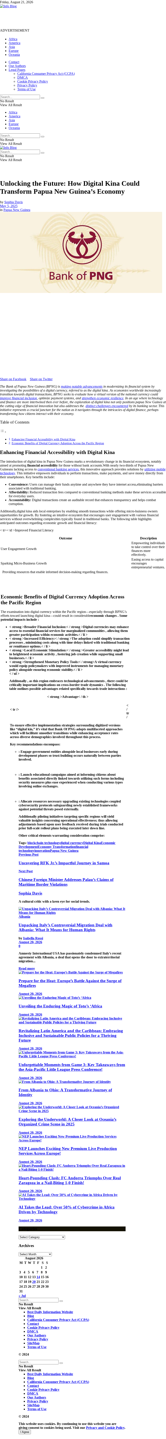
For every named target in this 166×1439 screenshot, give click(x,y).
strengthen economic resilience (102, 398)
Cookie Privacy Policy (32, 81)
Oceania (14, 54)
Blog (30, 1316)
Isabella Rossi (33, 938)
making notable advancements (81, 386)
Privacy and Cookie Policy (105, 1427)
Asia (12, 47)
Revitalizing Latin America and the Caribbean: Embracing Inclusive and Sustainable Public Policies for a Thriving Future (71, 1035)
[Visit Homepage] (8, 6)
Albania (24, 916)
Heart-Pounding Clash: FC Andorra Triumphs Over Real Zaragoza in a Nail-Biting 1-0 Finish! (70, 1180)
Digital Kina (92, 843)
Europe (14, 51)
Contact (14, 62)
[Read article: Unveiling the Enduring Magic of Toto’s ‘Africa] (72, 998)
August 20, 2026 (30, 942)
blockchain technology (43, 843)
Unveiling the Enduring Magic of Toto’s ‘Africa (60, 1006)
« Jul (22, 1296)
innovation (42, 850)
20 (34, 1282)
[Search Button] (42, 98)
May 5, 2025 (9, 206)
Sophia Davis (13, 202)
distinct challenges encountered (107, 406)
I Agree (24, 1432)
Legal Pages (17, 70)
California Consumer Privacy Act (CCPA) (46, 73)
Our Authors (17, 66)
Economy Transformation (57, 847)
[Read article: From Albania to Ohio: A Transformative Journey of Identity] (72, 1082)
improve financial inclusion (18, 398)
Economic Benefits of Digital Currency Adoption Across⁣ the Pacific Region (58, 443)
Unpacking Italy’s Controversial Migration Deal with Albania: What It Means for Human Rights (65, 927)
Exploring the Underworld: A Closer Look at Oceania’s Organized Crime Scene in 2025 (67, 1121)
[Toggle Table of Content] (3, 432)
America (14, 43)
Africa (13, 39)
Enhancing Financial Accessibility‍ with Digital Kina (43, 439)
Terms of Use (26, 89)
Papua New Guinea (16, 210)
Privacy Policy (27, 85)
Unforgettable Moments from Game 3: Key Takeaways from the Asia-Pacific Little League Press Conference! (72, 1067)
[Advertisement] (78, 18)
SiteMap (33, 1343)
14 (38, 1277)
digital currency (71, 843)
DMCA (22, 77)
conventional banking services (58, 469)
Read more (27, 968)
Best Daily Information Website (50, 1312)
